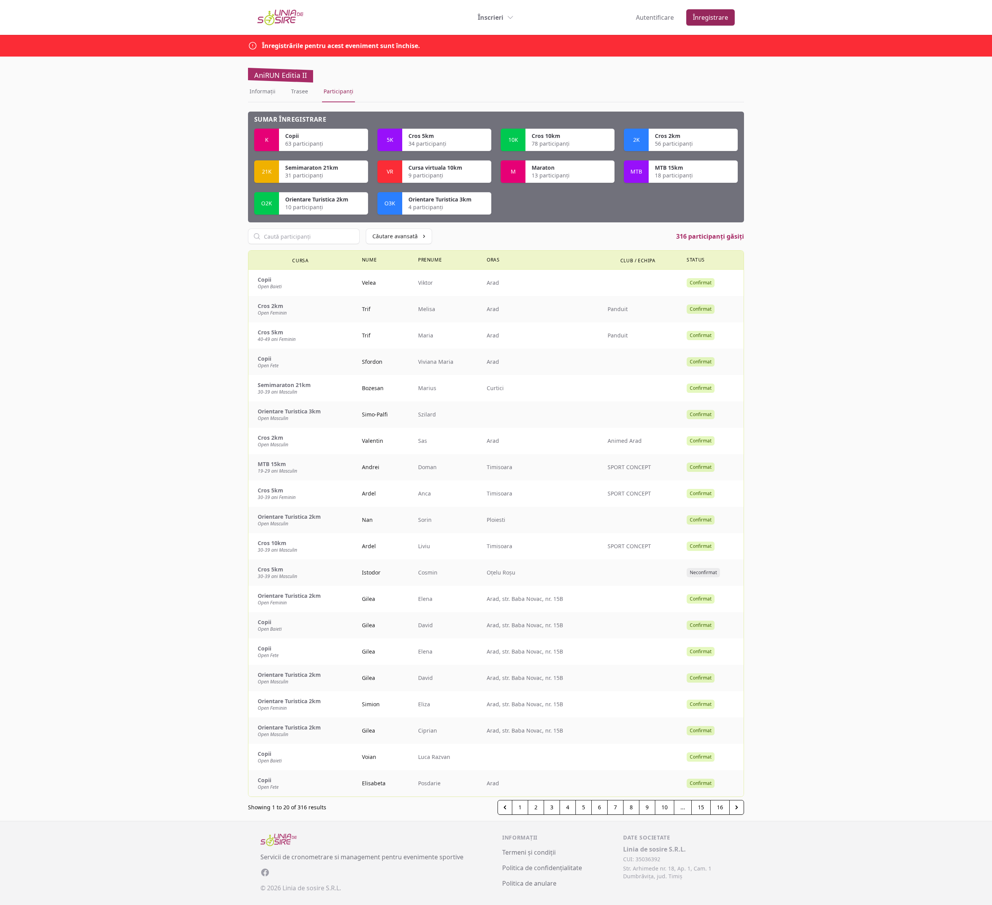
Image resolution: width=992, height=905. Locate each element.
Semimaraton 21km (311, 167)
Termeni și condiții (529, 852)
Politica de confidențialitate (542, 868)
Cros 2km (667, 135)
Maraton (543, 167)
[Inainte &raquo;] (736, 807)
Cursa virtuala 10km (435, 167)
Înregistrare (710, 17)
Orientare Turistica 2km (316, 199)
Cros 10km (546, 135)
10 (664, 807)
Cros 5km (421, 135)
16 (720, 807)
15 (701, 807)
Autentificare (655, 17)
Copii (292, 135)
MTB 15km (669, 167)
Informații (263, 91)
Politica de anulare (529, 883)
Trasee (299, 91)
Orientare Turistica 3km (440, 199)
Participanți (338, 91)
